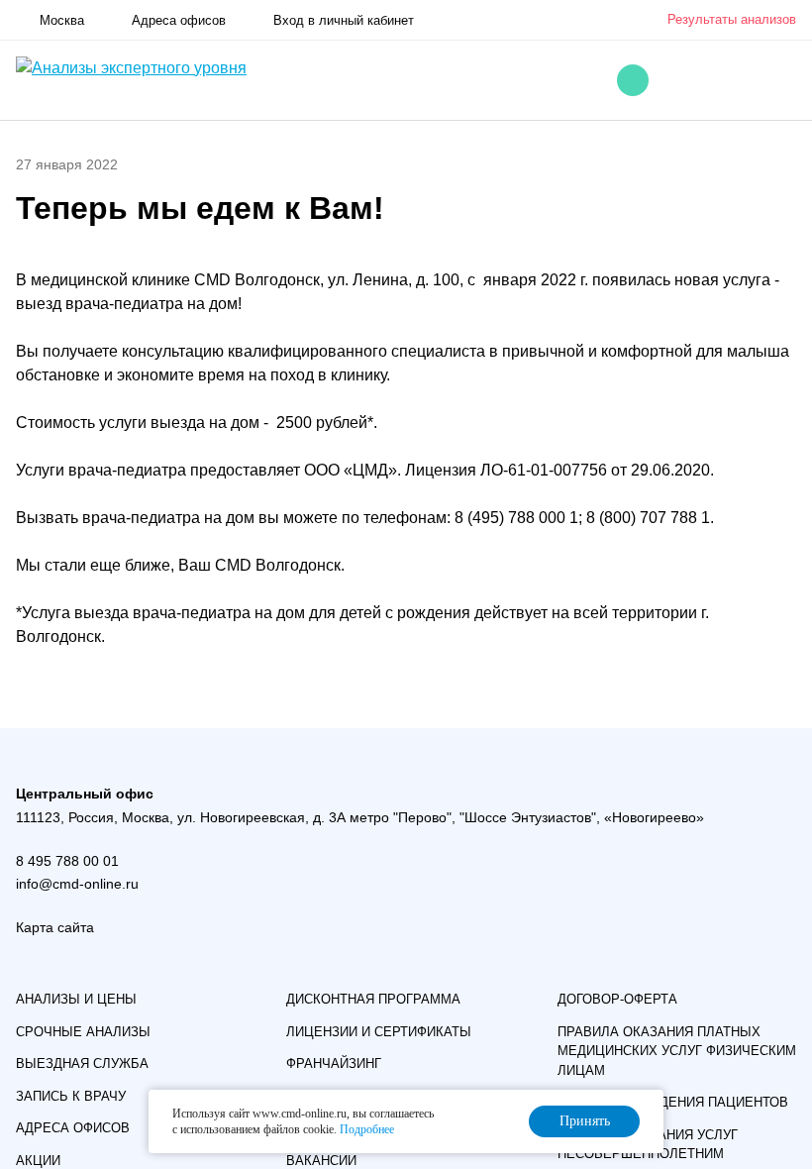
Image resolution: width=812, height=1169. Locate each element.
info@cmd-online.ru (77, 884)
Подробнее (367, 1129)
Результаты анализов (731, 19)
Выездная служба (82, 1063)
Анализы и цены (76, 999)
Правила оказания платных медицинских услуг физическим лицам (677, 1051)
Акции (38, 1160)
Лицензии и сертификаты (378, 1031)
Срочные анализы (83, 1031)
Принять (584, 1121)
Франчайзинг (333, 1063)
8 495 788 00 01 (67, 861)
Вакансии (321, 1160)
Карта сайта (55, 927)
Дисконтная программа (373, 999)
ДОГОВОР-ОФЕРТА (617, 999)
